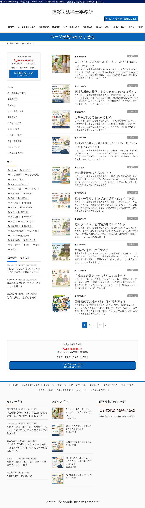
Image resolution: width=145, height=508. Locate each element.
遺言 (37, 245)
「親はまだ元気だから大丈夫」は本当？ (100, 275)
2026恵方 (26, 170)
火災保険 (14, 217)
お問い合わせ (14, 147)
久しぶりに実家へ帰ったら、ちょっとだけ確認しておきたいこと (78, 412)
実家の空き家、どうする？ (92, 250)
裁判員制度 (15, 245)
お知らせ (133, 56)
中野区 (28, 193)
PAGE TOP (139, 490)
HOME (11, 87)
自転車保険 (15, 240)
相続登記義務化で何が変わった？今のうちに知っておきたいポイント (78, 461)
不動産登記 (13, 99)
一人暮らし (15, 193)
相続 (12, 222)
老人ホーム (25, 236)
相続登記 (27, 226)
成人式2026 (27, 207)
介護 (12, 198)
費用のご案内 (14, 129)
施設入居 (24, 212)
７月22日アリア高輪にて (19, 476)
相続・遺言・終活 (16, 111)
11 (100, 326)
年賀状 (13, 207)
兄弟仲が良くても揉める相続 (93, 117)
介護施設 (24, 198)
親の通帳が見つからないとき (93, 172)
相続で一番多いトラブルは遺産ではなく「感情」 (106, 198)
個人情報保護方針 (16, 153)
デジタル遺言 (16, 189)
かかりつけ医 (33, 175)
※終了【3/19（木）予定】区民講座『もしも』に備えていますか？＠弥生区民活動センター (27, 430)
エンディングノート (19, 184)
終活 (12, 236)
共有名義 (14, 203)
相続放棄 (14, 226)
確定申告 (33, 231)
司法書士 (27, 203)
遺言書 (13, 250)
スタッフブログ (15, 141)
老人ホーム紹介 (15, 123)
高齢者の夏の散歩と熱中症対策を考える (100, 301)
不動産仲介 (13, 117)
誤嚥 (28, 245)
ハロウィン (32, 189)
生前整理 (27, 217)
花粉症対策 (30, 240)
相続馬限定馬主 (17, 231)
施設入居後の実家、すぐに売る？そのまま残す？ (106, 91)
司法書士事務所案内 (16, 93)
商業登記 (12, 105)
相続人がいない (26, 222)
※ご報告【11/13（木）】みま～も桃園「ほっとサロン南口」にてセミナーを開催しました (27, 447)
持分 (12, 212)
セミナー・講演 (15, 135)
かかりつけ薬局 (17, 179)
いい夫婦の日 (16, 175)
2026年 (13, 170)
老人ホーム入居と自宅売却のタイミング (100, 224)
